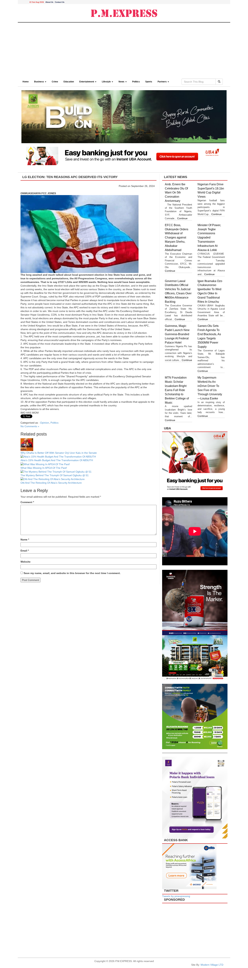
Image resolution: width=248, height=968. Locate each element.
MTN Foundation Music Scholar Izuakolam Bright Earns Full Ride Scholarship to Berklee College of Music (177, 390)
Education (69, 81)
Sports (148, 81)
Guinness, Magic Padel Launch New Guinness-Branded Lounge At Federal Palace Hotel (177, 334)
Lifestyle (106, 81)
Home (26, 81)
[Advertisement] (124, 49)
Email (25, 550)
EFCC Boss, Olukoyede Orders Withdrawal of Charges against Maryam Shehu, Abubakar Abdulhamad (176, 238)
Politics (136, 81)
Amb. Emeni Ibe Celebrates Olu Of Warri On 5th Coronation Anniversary (176, 192)
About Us (49, 2)
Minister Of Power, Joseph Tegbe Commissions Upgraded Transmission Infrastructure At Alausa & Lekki (209, 238)
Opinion (44, 422)
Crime (55, 81)
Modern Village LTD (212, 964)
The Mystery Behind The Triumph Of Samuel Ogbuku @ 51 (55, 475)
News (122, 81)
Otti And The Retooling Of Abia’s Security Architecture (51, 482)
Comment (27, 502)
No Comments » (30, 426)
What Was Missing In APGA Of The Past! (44, 467)
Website (26, 561)
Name (25, 539)
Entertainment (87, 81)
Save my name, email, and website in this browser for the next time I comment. (72, 573)
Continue (182, 218)
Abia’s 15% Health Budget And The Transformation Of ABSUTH (57, 460)
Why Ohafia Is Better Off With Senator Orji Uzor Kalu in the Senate (59, 452)
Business (39, 81)
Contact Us (59, 2)
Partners (162, 81)
